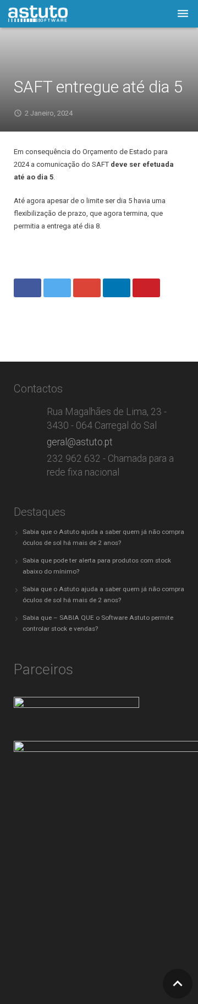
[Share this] (27, 288)
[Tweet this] (57, 288)
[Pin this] (146, 288)
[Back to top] (178, 983)
